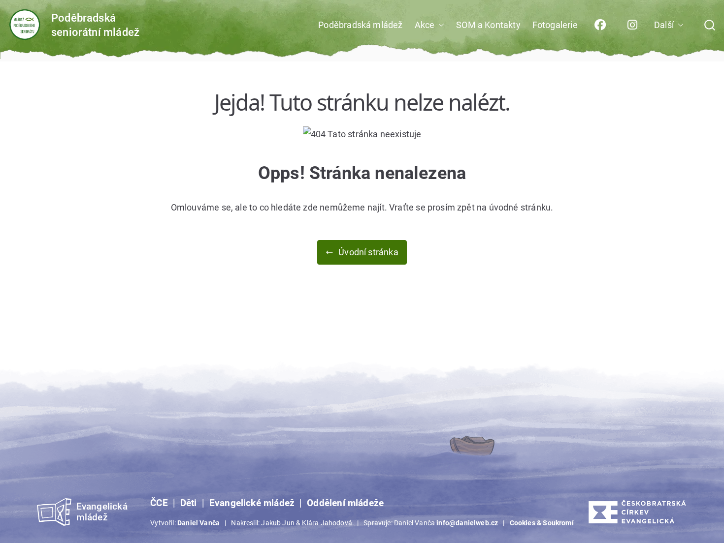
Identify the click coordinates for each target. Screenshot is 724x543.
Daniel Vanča (198, 523)
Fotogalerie (555, 25)
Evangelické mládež (252, 503)
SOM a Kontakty (488, 25)
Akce (425, 25)
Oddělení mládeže (345, 503)
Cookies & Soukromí (542, 523)
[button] (439, 25)
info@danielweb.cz (467, 523)
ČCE (159, 503)
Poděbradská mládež (360, 25)
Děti (188, 503)
